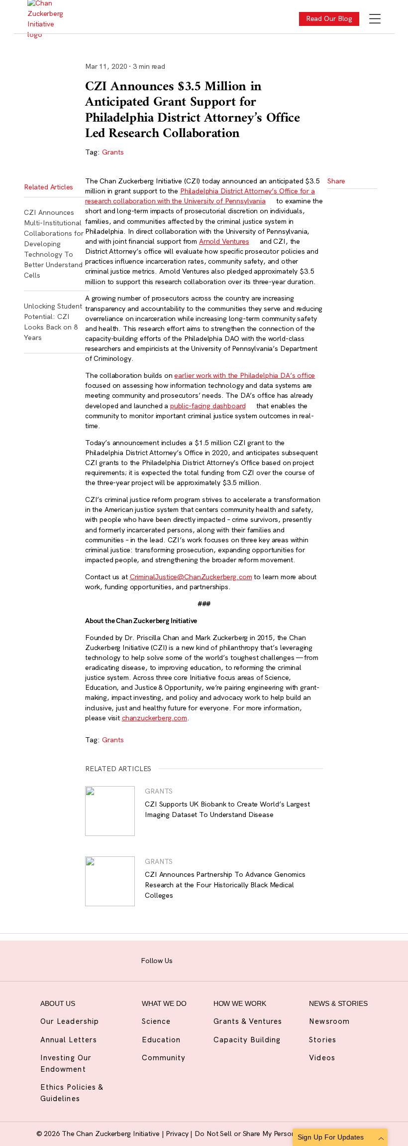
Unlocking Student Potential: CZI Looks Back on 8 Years (53, 322)
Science (156, 1021)
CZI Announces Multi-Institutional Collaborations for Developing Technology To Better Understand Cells (54, 244)
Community (164, 1057)
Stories (322, 1039)
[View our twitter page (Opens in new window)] (246, 959)
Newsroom (329, 1021)
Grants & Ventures (248, 1021)
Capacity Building (247, 1039)
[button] (339, 198)
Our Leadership (69, 1021)
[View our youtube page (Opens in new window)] (262, 959)
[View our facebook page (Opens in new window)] (185, 959)
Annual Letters (68, 1039)
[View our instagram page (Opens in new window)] (200, 959)
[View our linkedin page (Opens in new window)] (231, 959)
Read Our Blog (329, 18)
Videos (322, 1057)
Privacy (178, 1133)
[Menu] (375, 19)
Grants (113, 152)
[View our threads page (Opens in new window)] (215, 959)
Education (161, 1039)
